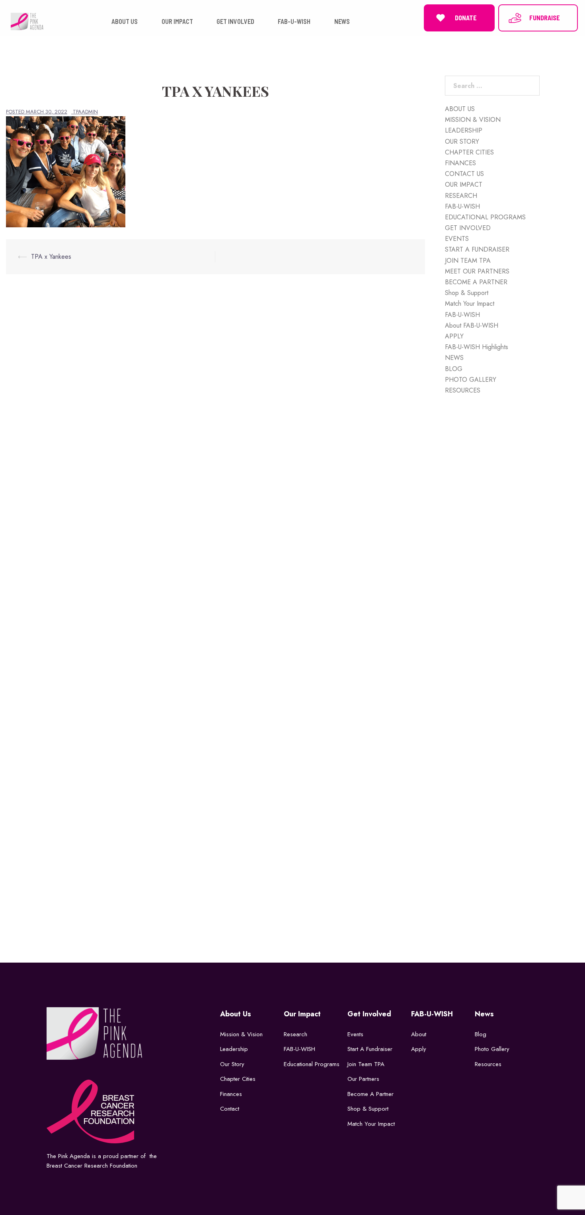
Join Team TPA (365, 1064)
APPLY (454, 336)
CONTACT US (464, 173)
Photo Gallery (492, 1049)
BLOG (453, 368)
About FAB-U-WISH (471, 325)
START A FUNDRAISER (477, 249)
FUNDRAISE (544, 17)
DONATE (466, 17)
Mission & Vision (241, 1034)
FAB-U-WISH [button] (294, 21)
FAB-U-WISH (462, 206)
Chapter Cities (237, 1078)
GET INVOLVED (468, 227)
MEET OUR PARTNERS (477, 271)
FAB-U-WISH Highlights (476, 347)
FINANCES (460, 163)
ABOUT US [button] (124, 21)
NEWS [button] (342, 21)
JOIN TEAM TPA (468, 260)
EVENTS (457, 238)
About (418, 1034)
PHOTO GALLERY (470, 379)
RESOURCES (462, 390)
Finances (231, 1094)
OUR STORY (462, 141)
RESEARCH (461, 195)
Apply (418, 1049)
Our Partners (363, 1078)
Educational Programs (311, 1064)
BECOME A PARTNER (476, 282)
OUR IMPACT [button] (177, 21)
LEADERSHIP (463, 130)
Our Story (232, 1064)
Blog (480, 1034)
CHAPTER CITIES (469, 152)
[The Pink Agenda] (27, 21)
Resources (488, 1064)
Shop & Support (466, 292)
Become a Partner (370, 1094)
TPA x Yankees (51, 256)
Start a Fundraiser (369, 1049)
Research (295, 1034)
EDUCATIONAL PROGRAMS (485, 217)
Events (355, 1034)
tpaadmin (85, 111)
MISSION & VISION (473, 119)
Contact (229, 1108)
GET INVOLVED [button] (235, 21)
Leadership (234, 1049)
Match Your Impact (469, 303)
